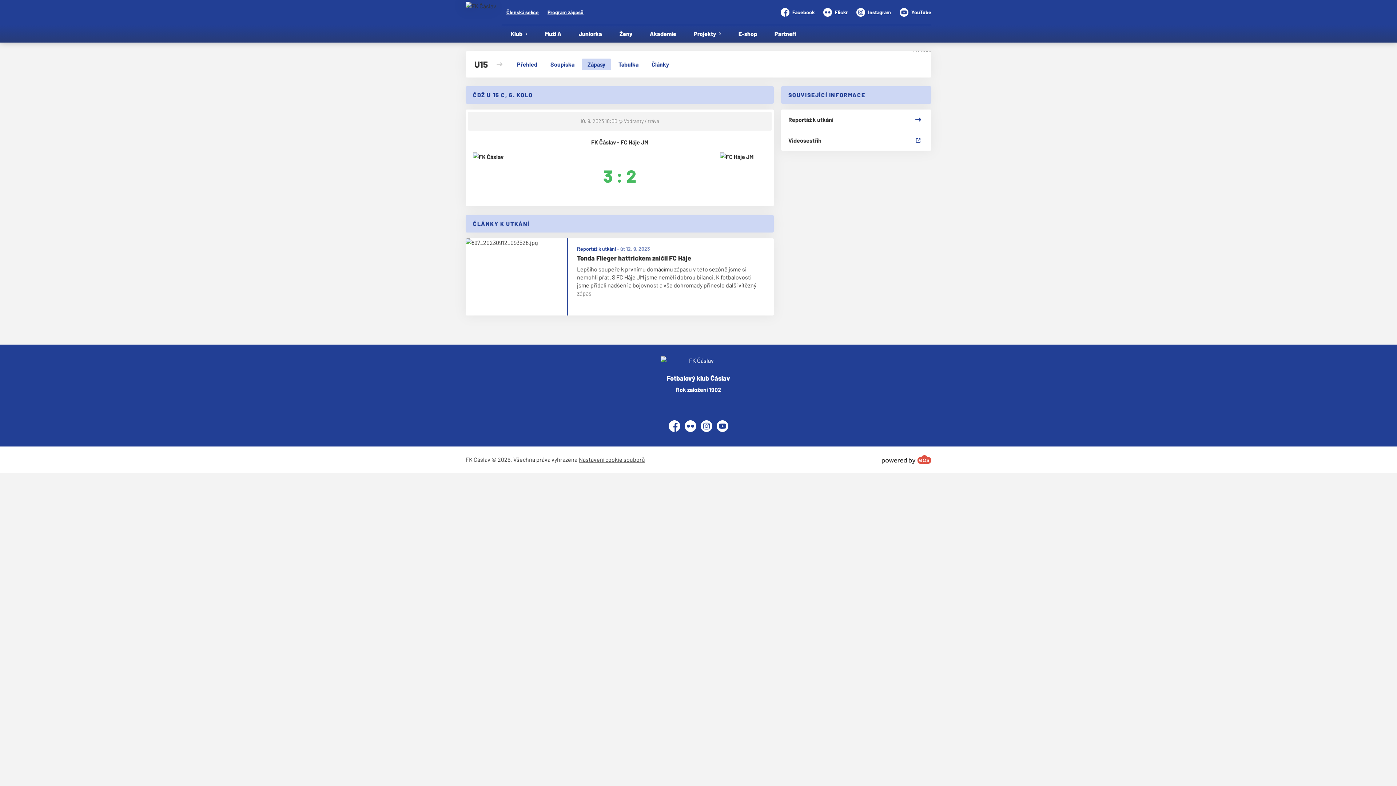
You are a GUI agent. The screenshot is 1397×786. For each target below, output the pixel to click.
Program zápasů (566, 12)
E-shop (748, 33)
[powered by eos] (906, 459)
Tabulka (628, 64)
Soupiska (562, 64)
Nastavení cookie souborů (612, 459)
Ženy (626, 33)
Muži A (553, 33)
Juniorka (590, 33)
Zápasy (596, 64)
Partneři (785, 33)
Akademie (663, 33)
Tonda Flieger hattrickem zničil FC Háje (634, 258)
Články (660, 64)
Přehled (527, 64)
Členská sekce (522, 12)
